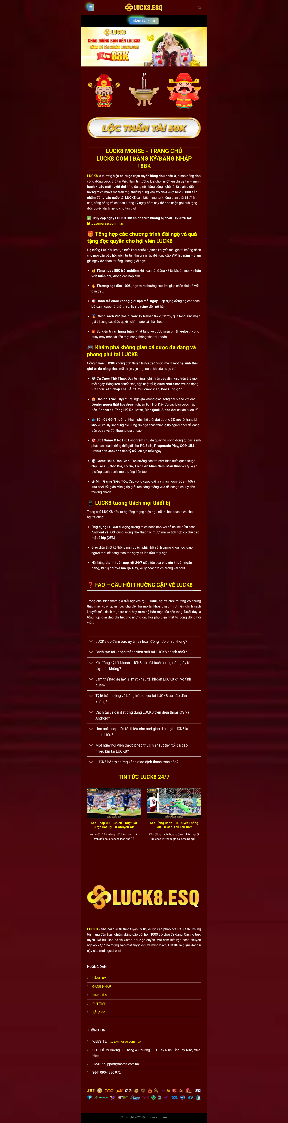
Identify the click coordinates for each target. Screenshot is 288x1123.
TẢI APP (98, 1012)
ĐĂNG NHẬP (101, 987)
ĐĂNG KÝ (99, 978)
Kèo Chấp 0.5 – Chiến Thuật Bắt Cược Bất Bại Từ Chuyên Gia (114, 825)
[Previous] (86, 821)
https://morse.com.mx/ (105, 224)
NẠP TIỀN (99, 995)
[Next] (202, 821)
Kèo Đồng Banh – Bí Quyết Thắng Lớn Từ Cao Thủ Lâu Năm (174, 825)
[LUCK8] (144, 7)
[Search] (199, 8)
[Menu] (90, 7)
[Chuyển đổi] (91, 642)
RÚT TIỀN (99, 1004)
